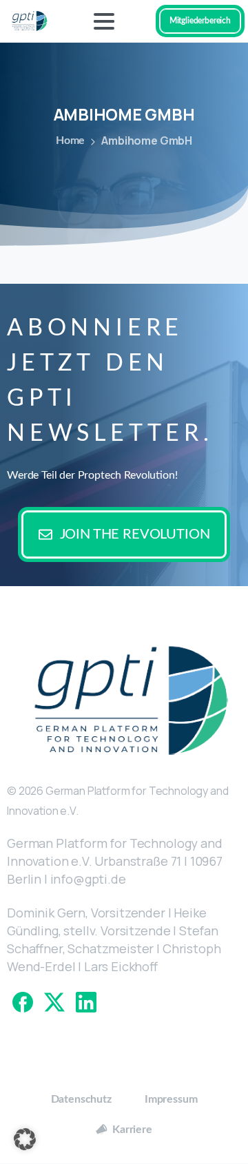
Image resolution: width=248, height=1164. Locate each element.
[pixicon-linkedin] (86, 1001)
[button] (25, 1139)
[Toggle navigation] (104, 21)
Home (70, 140)
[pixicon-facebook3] (23, 1001)
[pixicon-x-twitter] (54, 1001)
